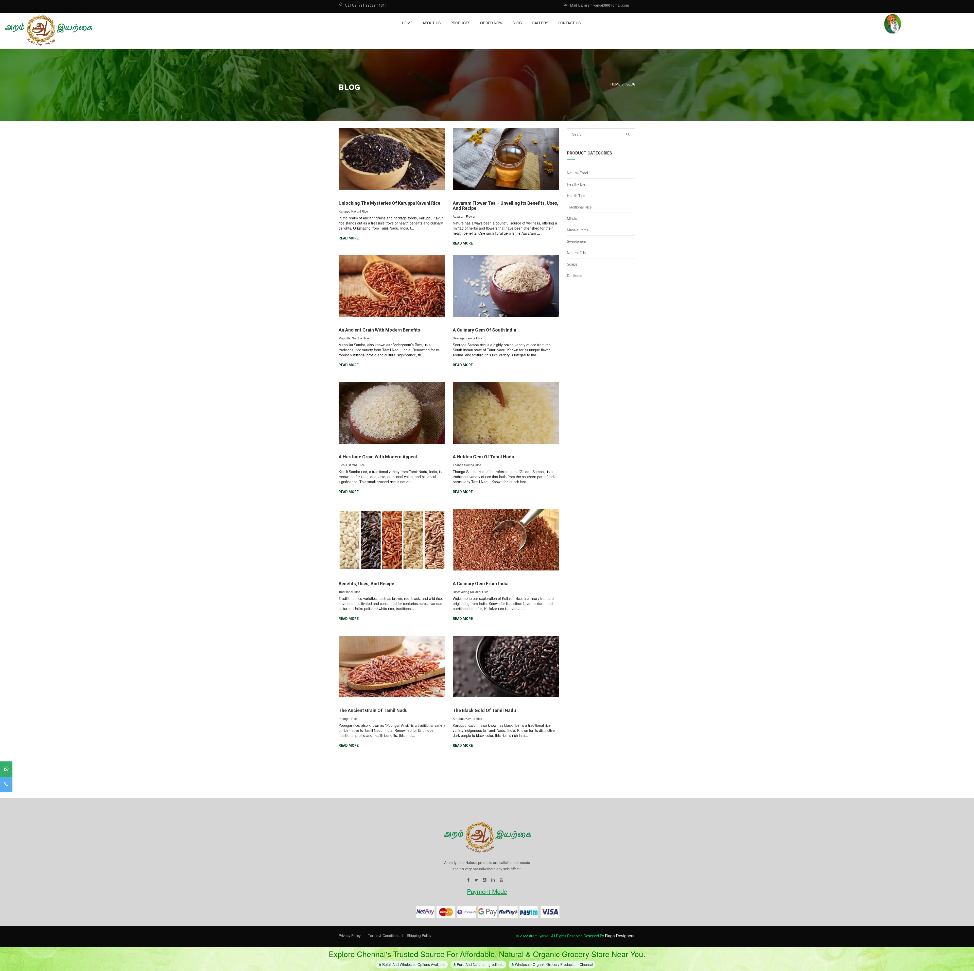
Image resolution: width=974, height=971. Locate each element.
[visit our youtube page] (501, 880)
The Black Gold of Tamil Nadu (484, 710)
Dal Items (574, 275)
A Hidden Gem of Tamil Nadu (483, 456)
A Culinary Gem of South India (484, 330)
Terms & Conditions (383, 935)
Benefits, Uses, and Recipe (366, 583)
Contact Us (569, 22)
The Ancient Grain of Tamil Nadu (373, 710)
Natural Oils (576, 252)
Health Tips (576, 195)
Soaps (572, 264)
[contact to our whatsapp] (6, 769)
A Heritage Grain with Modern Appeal (378, 456)
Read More (349, 238)
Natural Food (577, 172)
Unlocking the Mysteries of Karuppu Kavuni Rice (389, 203)
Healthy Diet (576, 184)
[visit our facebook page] (468, 880)
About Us (432, 22)
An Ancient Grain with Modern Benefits (379, 330)
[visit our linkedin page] (493, 880)
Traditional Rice (579, 207)
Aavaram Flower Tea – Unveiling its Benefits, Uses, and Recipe (505, 205)
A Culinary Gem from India (481, 583)
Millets (572, 218)
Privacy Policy (350, 935)
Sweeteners (576, 241)
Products (460, 22)
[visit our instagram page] (484, 880)
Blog (517, 22)
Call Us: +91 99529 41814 (366, 5)
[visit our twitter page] (476, 880)
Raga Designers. (620, 936)
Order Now (491, 22)
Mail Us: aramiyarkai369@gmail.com (599, 5)
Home (407, 22)
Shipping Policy (419, 935)
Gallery (540, 22)
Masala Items (577, 229)
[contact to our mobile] (6, 784)
